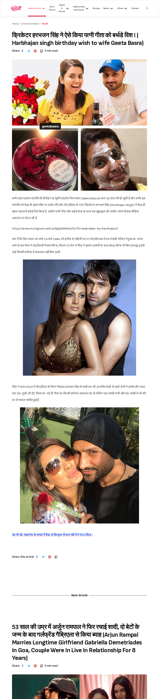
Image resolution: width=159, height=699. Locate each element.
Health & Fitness (62, 8)
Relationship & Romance (79, 8)
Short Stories (52, 8)
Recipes (96, 8)
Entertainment (34, 8)
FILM (45, 23)
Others (120, 8)
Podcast (135, 8)
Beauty (106, 8)
